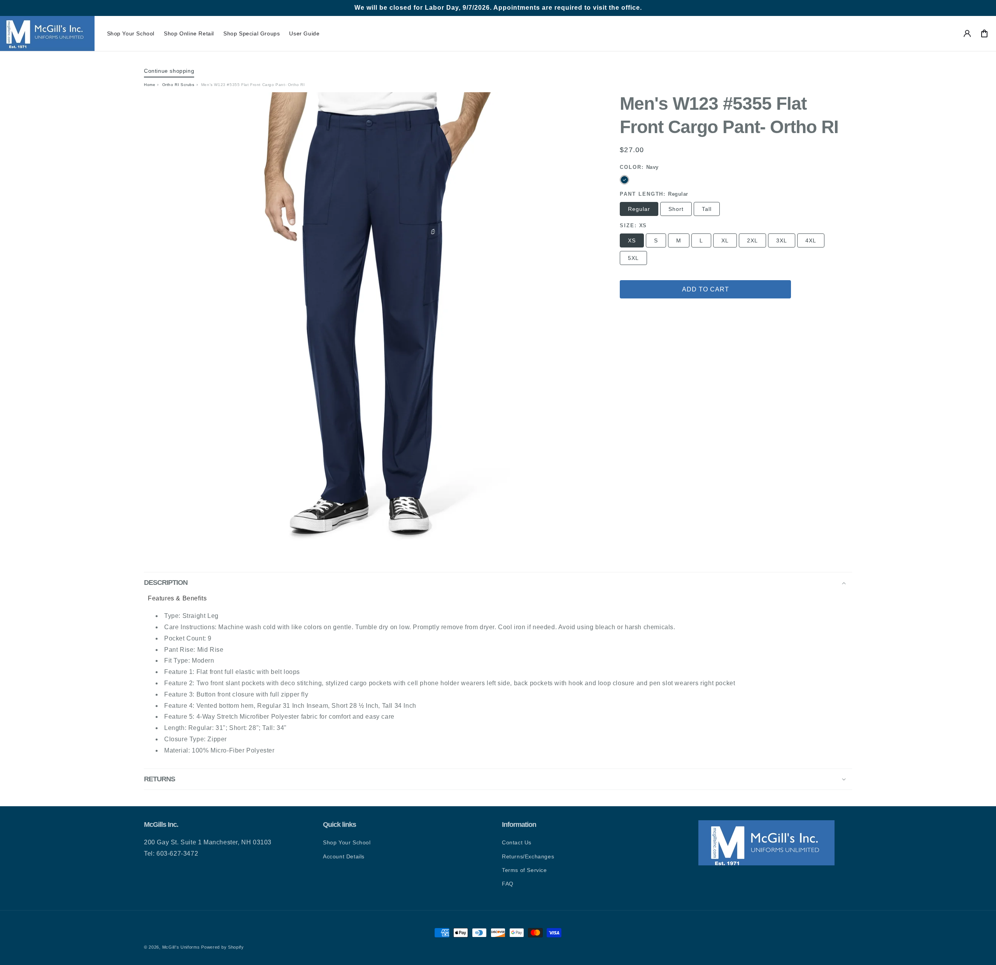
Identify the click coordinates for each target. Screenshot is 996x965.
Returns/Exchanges (528, 856)
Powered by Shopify (222, 947)
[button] (131, 33)
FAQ (508, 884)
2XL (752, 240)
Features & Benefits (177, 598)
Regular (639, 209)
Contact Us (516, 842)
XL (725, 240)
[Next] (586, 322)
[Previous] (161, 322)
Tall (707, 209)
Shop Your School (347, 842)
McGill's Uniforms (181, 947)
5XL (633, 258)
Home (149, 84)
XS (632, 240)
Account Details (344, 856)
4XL (810, 240)
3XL (781, 240)
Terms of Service (524, 870)
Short (676, 209)
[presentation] (374, 322)
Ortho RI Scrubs (178, 84)
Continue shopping (169, 71)
